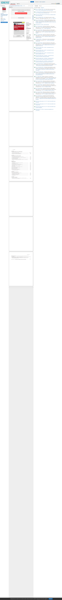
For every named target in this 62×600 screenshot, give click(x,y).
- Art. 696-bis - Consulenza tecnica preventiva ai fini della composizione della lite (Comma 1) (45, 59)
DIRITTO (18, 3)
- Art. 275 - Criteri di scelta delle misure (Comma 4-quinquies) (45, 107)
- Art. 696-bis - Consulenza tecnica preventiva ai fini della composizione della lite (45, 56)
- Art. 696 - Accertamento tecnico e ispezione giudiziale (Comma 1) (45, 50)
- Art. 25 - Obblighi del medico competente (46, 82)
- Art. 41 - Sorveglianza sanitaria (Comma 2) (46, 89)
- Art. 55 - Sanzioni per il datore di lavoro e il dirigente (46, 31)
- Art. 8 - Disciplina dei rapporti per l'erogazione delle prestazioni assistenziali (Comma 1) (46, 73)
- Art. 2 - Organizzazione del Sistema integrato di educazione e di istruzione (46, 97)
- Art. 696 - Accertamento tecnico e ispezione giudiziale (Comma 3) (45, 53)
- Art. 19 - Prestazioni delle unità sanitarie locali (46, 12)
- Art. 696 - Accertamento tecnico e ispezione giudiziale (45, 48)
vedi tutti (42, 7)
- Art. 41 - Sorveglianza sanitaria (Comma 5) (46, 93)
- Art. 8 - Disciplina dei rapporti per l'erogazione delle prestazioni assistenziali (46, 69)
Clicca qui (38, 598)
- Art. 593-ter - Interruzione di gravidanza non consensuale (44, 110)
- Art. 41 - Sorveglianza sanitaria (46, 85)
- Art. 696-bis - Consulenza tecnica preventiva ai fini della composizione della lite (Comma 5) (45, 61)
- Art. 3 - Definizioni (46, 18)
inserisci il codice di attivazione (21, 13)
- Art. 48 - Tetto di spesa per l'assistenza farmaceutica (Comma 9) (46, 64)
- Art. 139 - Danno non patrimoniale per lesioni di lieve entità (46, 10)
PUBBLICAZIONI (12, 3)
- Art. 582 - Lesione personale (42, 24)
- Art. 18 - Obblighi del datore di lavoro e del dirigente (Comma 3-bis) (46, 44)
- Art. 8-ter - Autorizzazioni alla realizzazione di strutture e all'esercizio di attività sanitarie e (46, 21)
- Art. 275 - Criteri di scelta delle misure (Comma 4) (45, 102)
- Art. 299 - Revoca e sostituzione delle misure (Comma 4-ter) (45, 15)
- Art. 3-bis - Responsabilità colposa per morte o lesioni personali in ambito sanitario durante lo (46, 78)
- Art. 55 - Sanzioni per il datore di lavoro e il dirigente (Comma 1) (46, 36)
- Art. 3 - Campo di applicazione (46, 27)
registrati (43, 1)
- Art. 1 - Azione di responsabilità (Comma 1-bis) (45, 40)
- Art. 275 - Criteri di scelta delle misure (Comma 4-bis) (45, 104)
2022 (3, 20)
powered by (53, 3)
